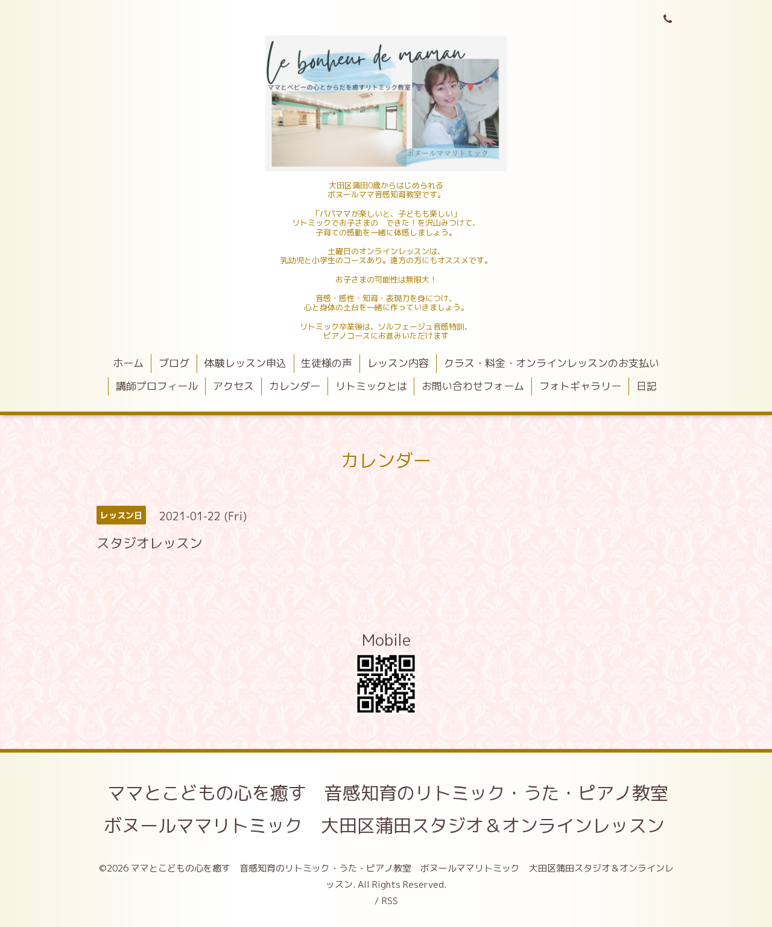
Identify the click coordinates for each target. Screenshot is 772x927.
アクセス (233, 386)
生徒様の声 (326, 363)
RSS (390, 900)
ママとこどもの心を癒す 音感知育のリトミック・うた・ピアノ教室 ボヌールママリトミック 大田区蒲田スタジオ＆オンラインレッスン (395, 809)
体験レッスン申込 (245, 363)
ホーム (128, 363)
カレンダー (294, 386)
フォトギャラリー (580, 386)
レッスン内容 (398, 363)
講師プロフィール (157, 386)
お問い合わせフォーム (473, 386)
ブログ (174, 363)
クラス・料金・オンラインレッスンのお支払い (551, 363)
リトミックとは (371, 386)
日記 (646, 386)
